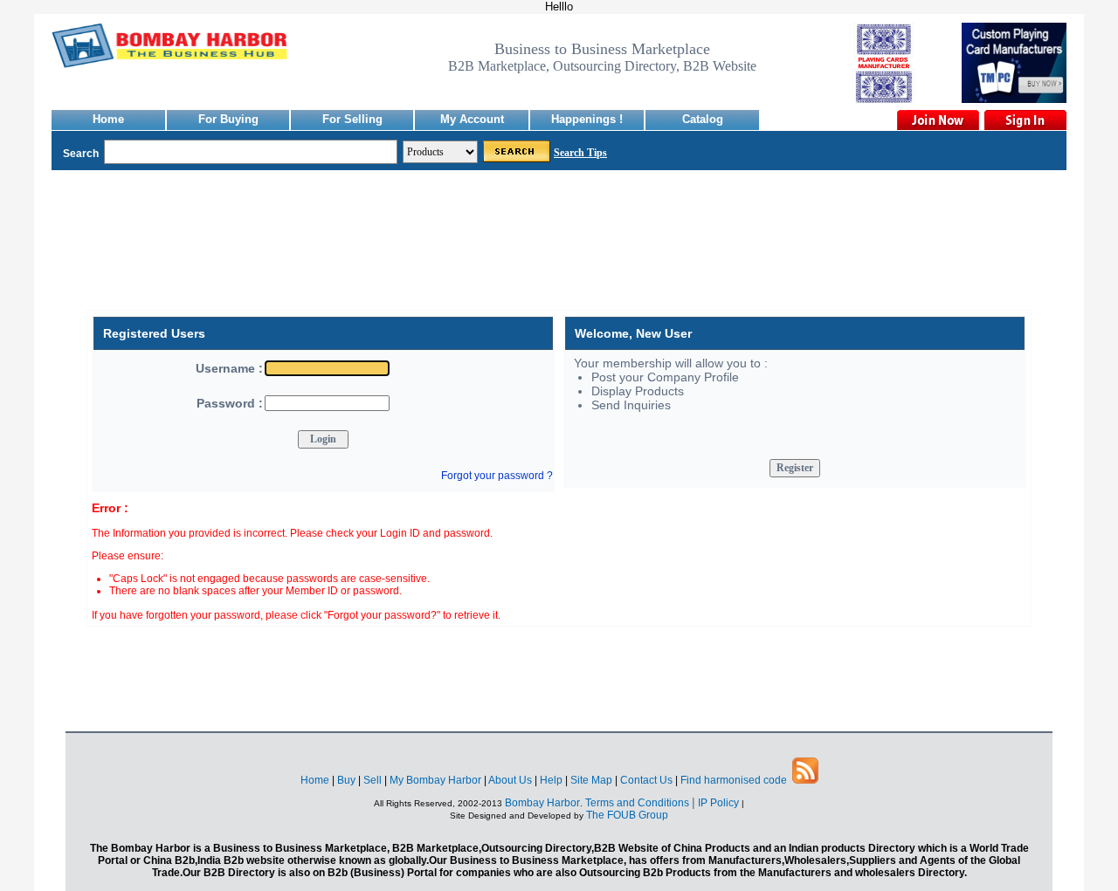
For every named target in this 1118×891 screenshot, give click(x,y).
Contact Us (646, 780)
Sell (372, 780)
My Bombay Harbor (435, 780)
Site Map (591, 780)
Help (551, 780)
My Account (472, 119)
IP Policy (720, 803)
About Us (510, 780)
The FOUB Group (627, 815)
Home (108, 119)
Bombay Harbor (542, 803)
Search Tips (580, 153)
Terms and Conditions (637, 803)
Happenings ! (587, 119)
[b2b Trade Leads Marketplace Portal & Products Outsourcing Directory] (805, 780)
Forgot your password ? (497, 475)
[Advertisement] (559, 253)
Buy (346, 780)
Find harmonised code (733, 780)
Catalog (702, 119)
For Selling (352, 119)
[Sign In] (1024, 120)
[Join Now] (937, 120)
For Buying (228, 119)
